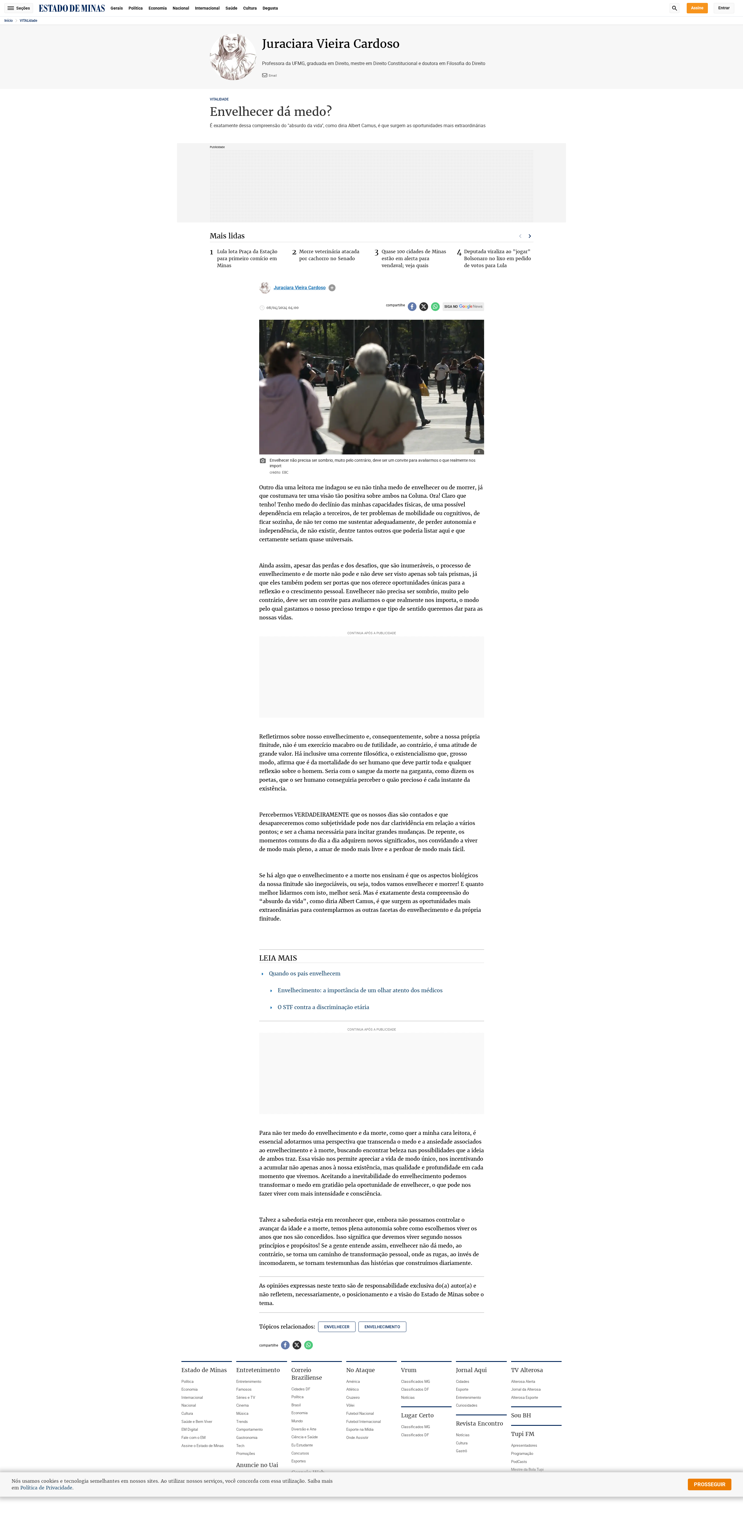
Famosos (244, 1389)
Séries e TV (245, 1397)
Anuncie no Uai (257, 1465)
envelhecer (336, 1326)
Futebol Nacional (360, 1413)
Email (273, 75)
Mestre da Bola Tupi (527, 1469)
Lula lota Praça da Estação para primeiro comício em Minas (247, 258)
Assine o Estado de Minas (202, 1445)
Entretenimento (248, 1381)
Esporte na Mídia (360, 1429)
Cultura (250, 8)
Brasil (296, 1405)
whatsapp (435, 306)
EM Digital (189, 1429)
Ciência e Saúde (304, 1436)
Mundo (297, 1420)
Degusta (270, 8)
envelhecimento (382, 1326)
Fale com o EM (193, 1437)
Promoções (245, 1453)
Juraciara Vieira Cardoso (300, 287)
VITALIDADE (219, 99)
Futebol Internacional (363, 1421)
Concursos (300, 1453)
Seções (23, 8)
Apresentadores (524, 1445)
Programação (522, 1453)
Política (136, 8)
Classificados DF (415, 1389)
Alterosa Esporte (524, 1397)
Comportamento (249, 1429)
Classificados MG (415, 1381)
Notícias (408, 1397)
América (353, 1381)
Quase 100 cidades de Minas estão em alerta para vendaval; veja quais (414, 258)
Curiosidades (466, 1405)
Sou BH (521, 1415)
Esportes (298, 1461)
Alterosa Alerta (523, 1381)
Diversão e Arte (303, 1429)
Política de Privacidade (46, 1487)
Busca (674, 8)
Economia (158, 8)
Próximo (529, 236)
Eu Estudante (302, 1445)
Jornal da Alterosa (526, 1389)
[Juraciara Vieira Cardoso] (265, 288)
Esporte (462, 1389)
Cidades (462, 1381)
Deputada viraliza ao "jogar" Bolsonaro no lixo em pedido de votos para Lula (497, 258)
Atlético (352, 1389)
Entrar (724, 8)
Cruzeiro (353, 1397)
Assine (697, 8)
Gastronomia (246, 1437)
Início (8, 20)
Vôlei (350, 1405)
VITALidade (28, 20)
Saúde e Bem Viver (196, 1421)
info (332, 287)
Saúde (231, 8)
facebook (412, 306)
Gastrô (461, 1450)
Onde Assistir (357, 1437)
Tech (240, 1445)
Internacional (207, 8)
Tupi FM (522, 1434)
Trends (242, 1421)
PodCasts (519, 1461)
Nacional (181, 8)
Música (242, 1413)
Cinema (242, 1405)
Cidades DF (300, 1389)
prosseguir (710, 1484)
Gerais (117, 8)
